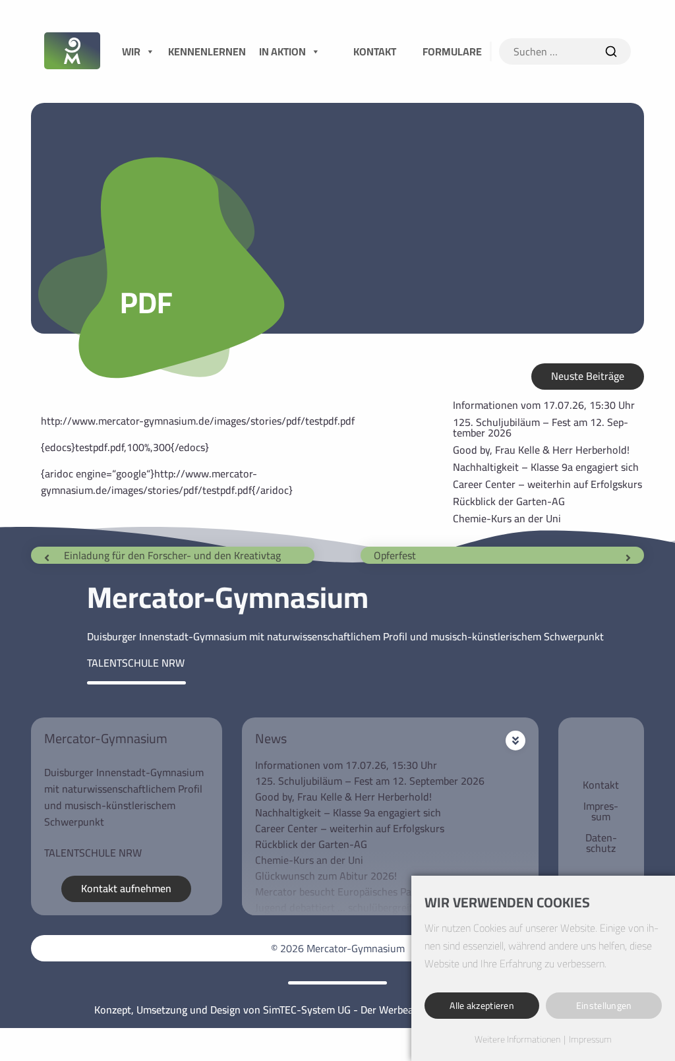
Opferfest (395, 555)
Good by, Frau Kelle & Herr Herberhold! (541, 450)
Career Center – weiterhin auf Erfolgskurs (547, 484)
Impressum (600, 811)
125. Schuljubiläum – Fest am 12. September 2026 (540, 427)
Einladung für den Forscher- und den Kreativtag (172, 555)
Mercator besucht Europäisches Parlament (351, 891)
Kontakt (601, 785)
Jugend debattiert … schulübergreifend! (343, 907)
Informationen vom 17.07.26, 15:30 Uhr (544, 405)
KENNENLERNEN (207, 51)
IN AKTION (282, 51)
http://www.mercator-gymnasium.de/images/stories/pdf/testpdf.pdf (198, 421)
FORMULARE (452, 51)
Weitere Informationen (517, 1040)
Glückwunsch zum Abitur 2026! (326, 876)
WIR (131, 51)
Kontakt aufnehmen (126, 888)
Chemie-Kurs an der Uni (507, 518)
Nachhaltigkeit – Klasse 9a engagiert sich (546, 467)
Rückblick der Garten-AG (509, 501)
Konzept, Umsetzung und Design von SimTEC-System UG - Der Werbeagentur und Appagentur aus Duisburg (337, 1009)
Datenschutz (601, 843)
